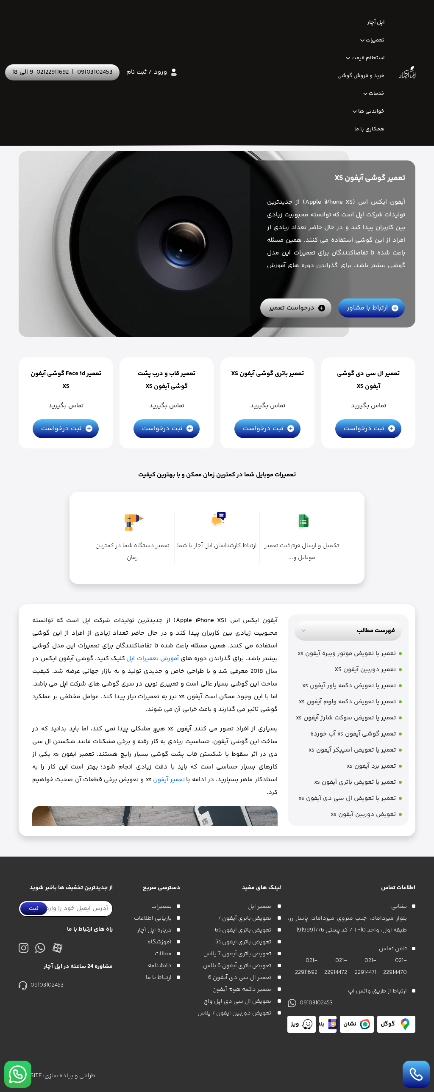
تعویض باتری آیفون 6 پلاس (238, 965)
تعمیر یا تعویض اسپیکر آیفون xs (352, 750)
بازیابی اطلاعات (153, 918)
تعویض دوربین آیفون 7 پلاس (235, 1013)
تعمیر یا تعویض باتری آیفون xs (355, 782)
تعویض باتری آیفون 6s (244, 930)
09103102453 (95, 72)
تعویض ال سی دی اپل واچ (238, 1001)
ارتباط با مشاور (367, 308)
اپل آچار (375, 22)
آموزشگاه (159, 942)
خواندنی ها (371, 111)
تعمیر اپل (260, 906)
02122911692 (52, 72)
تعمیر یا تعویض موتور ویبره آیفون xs (347, 653)
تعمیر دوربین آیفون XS (365, 670)
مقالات (163, 954)
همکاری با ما (369, 129)
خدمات (376, 93)
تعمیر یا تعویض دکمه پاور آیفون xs (349, 686)
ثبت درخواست (364, 428)
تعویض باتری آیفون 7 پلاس (238, 954)
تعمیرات (375, 40)
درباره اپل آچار (154, 930)
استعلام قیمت (367, 58)
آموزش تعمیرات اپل (152, 658)
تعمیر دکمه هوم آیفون (242, 989)
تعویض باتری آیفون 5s (244, 942)
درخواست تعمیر (291, 308)
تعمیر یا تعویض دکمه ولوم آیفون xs (347, 702)
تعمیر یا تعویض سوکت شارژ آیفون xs (346, 718)
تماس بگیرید (368, 406)
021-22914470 (395, 966)
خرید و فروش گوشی (360, 76)
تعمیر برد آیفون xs (371, 766)
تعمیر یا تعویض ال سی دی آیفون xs (347, 798)
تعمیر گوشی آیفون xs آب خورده (353, 734)
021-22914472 (335, 966)
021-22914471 (365, 966)
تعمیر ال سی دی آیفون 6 (240, 977)
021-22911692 (306, 966)
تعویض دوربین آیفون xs (363, 814)
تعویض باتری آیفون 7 (245, 918)
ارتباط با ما (159, 977)
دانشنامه (160, 965)
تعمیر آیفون (169, 780)
